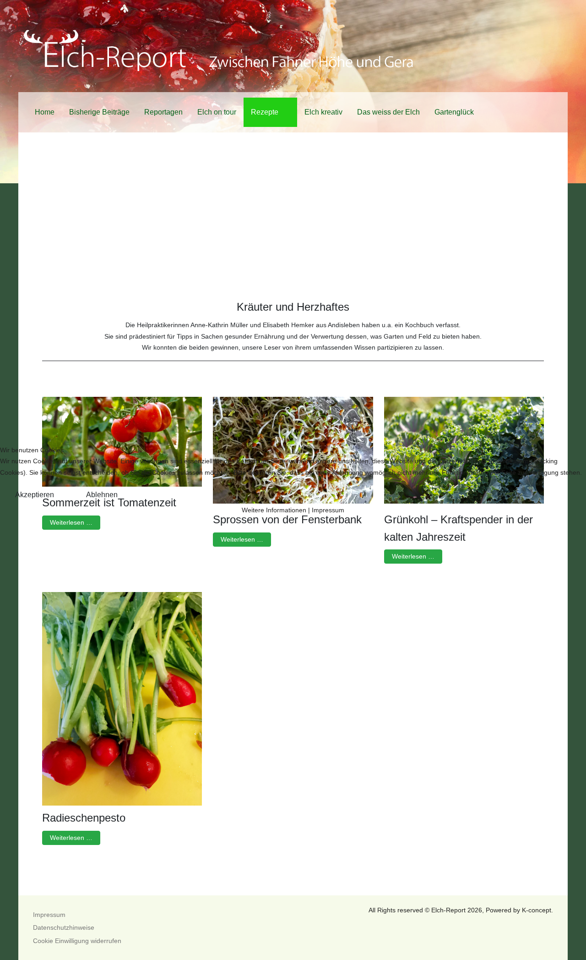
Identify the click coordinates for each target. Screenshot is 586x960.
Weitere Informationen (274, 510)
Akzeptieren (34, 495)
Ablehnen (102, 495)
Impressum (328, 510)
